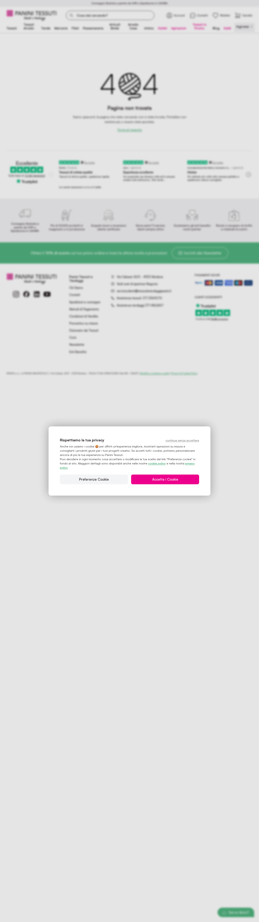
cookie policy (157, 463)
